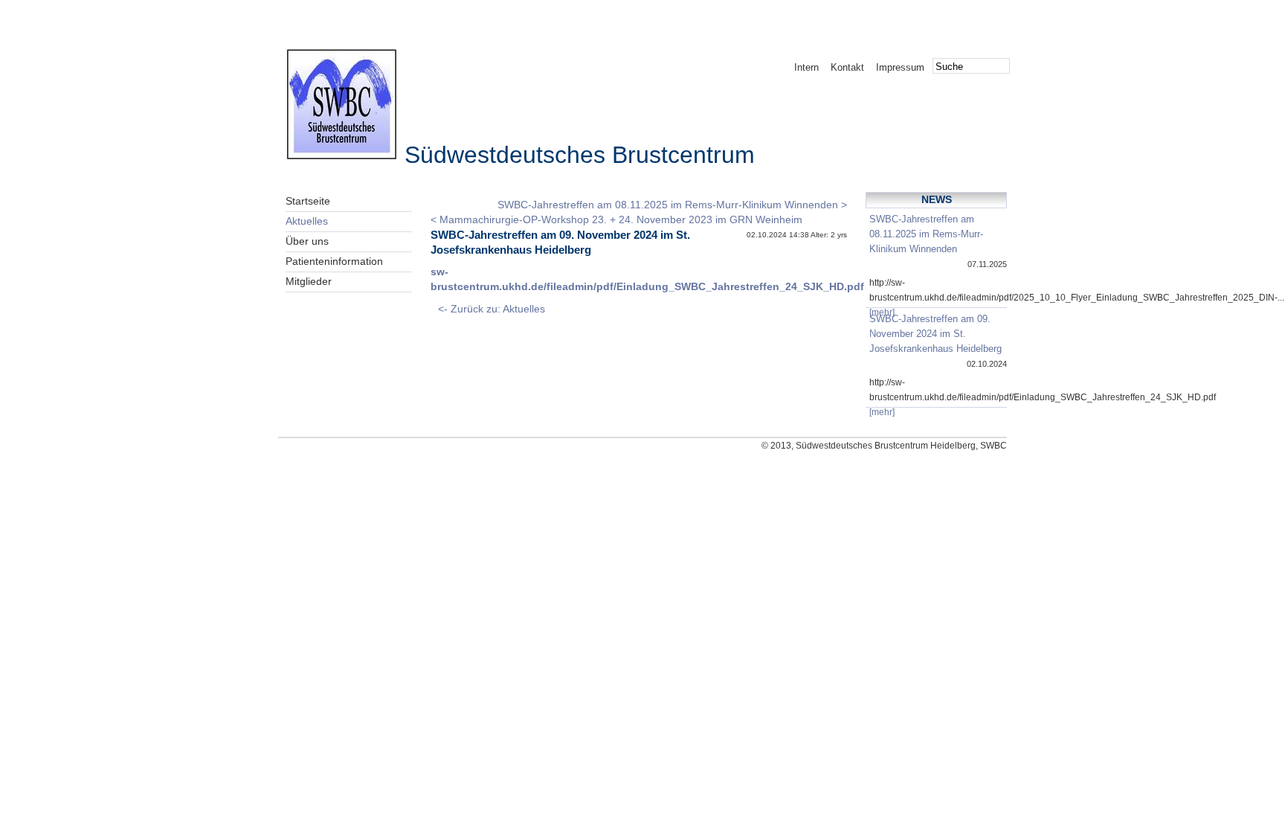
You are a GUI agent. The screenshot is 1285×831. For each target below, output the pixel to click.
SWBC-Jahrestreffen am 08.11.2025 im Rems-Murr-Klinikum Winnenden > (672, 205)
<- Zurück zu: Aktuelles (491, 309)
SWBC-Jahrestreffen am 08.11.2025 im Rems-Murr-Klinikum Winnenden (926, 234)
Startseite (308, 201)
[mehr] (882, 312)
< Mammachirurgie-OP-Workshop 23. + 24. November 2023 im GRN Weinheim (616, 219)
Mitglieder (309, 281)
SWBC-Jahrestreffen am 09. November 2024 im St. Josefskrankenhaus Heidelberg (935, 333)
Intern (806, 67)
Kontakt (847, 67)
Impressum (900, 67)
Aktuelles (307, 221)
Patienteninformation (334, 261)
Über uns (307, 241)
